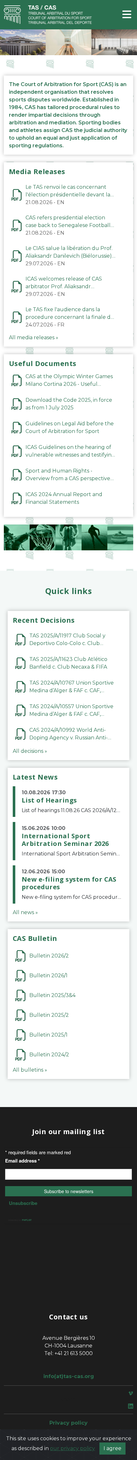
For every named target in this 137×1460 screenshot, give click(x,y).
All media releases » (33, 337)
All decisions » (30, 751)
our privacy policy (72, 1448)
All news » (25, 912)
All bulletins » (30, 1070)
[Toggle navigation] (126, 15)
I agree (112, 1448)
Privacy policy (68, 1423)
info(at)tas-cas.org (68, 1376)
